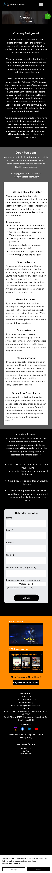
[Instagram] (15, 729)
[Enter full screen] (39, 642)
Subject (10, 555)
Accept (38, 869)
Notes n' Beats (17, 4)
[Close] (49, 858)
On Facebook (26, 753)
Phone (9, 543)
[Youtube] (36, 729)
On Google (26, 748)
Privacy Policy (14, 863)
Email (9, 530)
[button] (26, 584)
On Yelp (26, 751)
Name (9, 518)
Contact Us (26, 696)
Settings (14, 869)
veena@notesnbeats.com (23, 471)
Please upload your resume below (23, 580)
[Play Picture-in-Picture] (35, 642)
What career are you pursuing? (21, 567)
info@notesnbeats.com (30, 705)
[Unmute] (16, 642)
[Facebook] (22, 729)
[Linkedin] (29, 729)
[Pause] (12, 642)
